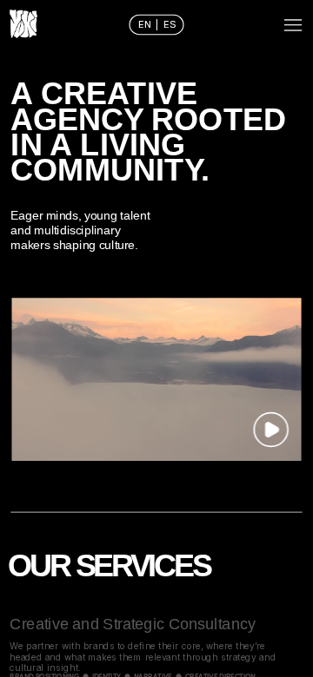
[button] (270, 429)
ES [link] (169, 24)
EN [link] (146, 24)
